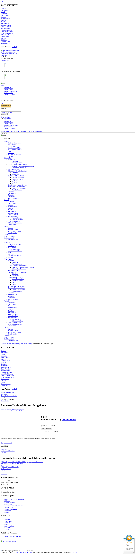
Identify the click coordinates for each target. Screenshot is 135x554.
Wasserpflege (4, 10)
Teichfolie (4, 40)
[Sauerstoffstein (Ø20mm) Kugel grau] (12, 410)
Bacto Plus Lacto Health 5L (9, 396)
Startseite (3, 343)
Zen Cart (74, 552)
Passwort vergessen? (7, 112)
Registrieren (7, 118)
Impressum (7, 510)
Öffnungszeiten (8, 93)
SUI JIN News (8, 89)
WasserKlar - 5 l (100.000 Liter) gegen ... (13, 463)
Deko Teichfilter (6, 26)
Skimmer (3, 20)
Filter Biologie (5, 15)
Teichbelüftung (15, 343)
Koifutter (3, 8)
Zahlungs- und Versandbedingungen (14, 499)
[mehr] (14, 47)
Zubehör (3, 38)
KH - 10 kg (6, 469)
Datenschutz (8, 504)
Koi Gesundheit (5, 43)
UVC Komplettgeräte (7, 33)
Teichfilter (4, 22)
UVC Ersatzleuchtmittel (8, 35)
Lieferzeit (7, 501)
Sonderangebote (9, 526)
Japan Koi (7, 522)
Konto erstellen (5, 117)
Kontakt (6, 512)
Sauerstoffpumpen (6, 30)
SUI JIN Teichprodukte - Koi (12, 536)
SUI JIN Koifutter (9, 94)
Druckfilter (4, 13)
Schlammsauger (5, 18)
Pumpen (3, 17)
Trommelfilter (5, 23)
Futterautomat (5, 36)
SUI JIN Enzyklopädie (11, 91)
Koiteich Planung (6, 41)
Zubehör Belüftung (26, 343)
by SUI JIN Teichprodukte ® (23, 552)
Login (2, 1)
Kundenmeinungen (10, 502)
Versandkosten (5, 60)
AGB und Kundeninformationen (13, 506)
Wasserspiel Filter (6, 25)
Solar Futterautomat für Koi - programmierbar (9, 54)
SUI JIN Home (8, 88)
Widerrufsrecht (8, 507)
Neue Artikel (8, 527)
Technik (8, 343)
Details (3, 465)
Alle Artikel (7, 529)
